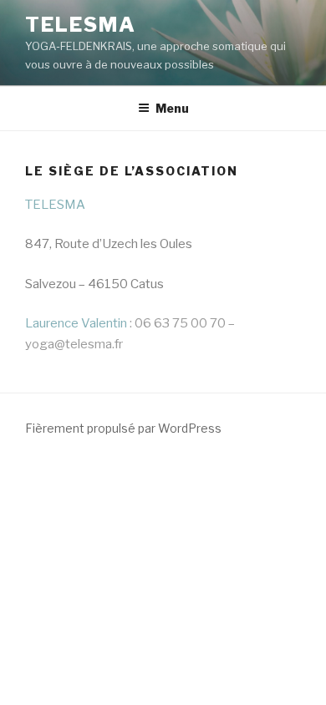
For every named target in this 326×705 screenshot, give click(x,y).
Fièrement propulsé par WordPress (123, 428)
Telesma (80, 25)
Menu (172, 108)
